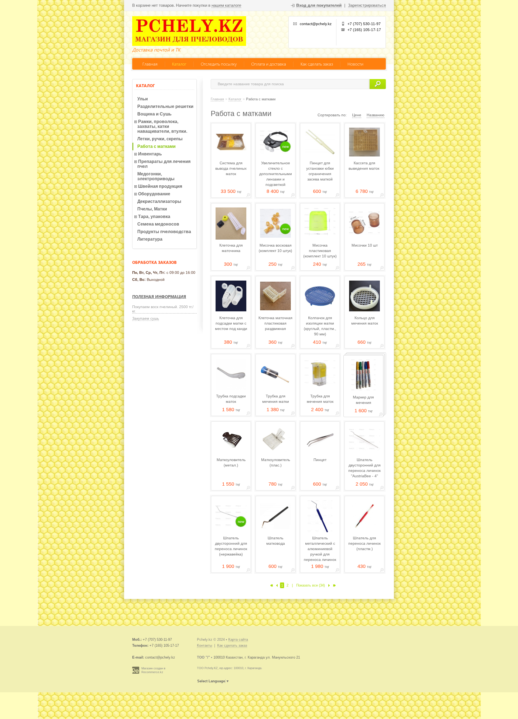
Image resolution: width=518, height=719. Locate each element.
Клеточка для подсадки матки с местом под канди (231, 323)
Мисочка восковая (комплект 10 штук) (275, 248)
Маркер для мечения (363, 400)
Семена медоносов (158, 224)
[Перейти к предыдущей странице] (277, 585)
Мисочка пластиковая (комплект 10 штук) (320, 250)
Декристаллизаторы (159, 201)
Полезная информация (159, 296)
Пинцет (319, 460)
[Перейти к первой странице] (271, 585)
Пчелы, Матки (152, 209)
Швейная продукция (160, 186)
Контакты (204, 645)
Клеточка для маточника (231, 248)
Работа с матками (156, 146)
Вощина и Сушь (154, 114)
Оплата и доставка (268, 64)
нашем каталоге (226, 5)
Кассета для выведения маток (364, 166)
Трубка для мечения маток (320, 399)
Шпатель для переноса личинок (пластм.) (364, 543)
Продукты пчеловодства (164, 231)
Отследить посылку (219, 64)
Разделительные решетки (165, 106)
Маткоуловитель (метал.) (231, 462)
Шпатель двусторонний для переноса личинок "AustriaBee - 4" (364, 468)
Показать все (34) (310, 585)
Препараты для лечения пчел (163, 164)
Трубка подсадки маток (231, 399)
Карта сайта (238, 640)
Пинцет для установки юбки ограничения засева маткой (320, 171)
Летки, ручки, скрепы (160, 139)
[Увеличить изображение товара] (248, 196)
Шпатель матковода (275, 541)
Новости (355, 64)
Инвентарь (150, 154)
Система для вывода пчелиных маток (231, 168)
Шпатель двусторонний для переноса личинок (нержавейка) (231, 546)
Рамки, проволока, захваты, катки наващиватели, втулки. (162, 126)
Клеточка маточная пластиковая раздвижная (275, 323)
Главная (150, 64)
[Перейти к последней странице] (334, 585)
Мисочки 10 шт (365, 245)
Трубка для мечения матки (275, 399)
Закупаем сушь (145, 318)
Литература (149, 239)
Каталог (179, 64)
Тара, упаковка (154, 216)
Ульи (142, 99)
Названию (375, 115)
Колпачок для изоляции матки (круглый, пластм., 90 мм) (320, 326)
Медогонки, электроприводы (156, 176)
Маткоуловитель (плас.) (275, 462)
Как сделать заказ (317, 64)
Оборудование (154, 194)
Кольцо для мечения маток (364, 320)
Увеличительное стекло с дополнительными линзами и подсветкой (275, 174)
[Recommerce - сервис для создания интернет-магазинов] (135, 672)
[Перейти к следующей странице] (329, 585)
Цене (356, 115)
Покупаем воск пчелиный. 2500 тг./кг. (162, 309)
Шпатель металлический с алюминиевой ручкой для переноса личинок (320, 549)
